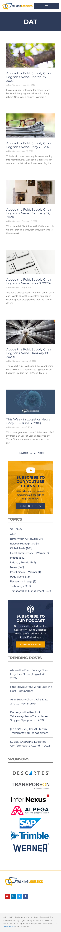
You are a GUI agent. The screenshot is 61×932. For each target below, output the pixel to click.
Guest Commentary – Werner (27, 553)
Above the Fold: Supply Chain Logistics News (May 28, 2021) (29, 145)
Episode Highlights (21, 543)
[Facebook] (25, 896)
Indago (14, 558)
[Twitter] (19, 896)
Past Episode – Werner (23, 572)
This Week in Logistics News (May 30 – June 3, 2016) (28, 421)
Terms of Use (9, 926)
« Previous (22, 453)
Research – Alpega (21, 581)
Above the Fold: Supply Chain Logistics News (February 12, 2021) (29, 213)
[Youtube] (7, 896)
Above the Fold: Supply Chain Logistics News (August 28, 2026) (29, 674)
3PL (12, 529)
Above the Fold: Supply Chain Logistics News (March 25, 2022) (29, 77)
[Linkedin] (13, 896)
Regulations (17, 576)
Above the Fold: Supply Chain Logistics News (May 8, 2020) (29, 281)
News (13, 567)
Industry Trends (19, 562)
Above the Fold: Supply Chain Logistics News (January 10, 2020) (29, 353)
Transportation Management (27, 591)
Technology (17, 586)
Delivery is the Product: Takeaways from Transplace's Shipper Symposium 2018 (29, 716)
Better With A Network (24, 539)
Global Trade (17, 548)
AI (11, 534)
